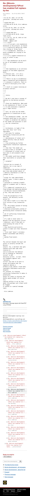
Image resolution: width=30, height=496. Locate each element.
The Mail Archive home (11, 465)
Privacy (19, 491)
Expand (7, 472)
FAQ (7, 491)
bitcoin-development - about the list (15, 469)
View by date (6, 329)
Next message (7, 331)
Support (13, 491)
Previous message (8, 326)
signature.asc (7, 301)
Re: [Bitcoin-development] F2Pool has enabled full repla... (14, 342)
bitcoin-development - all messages (15, 467)
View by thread (7, 328)
